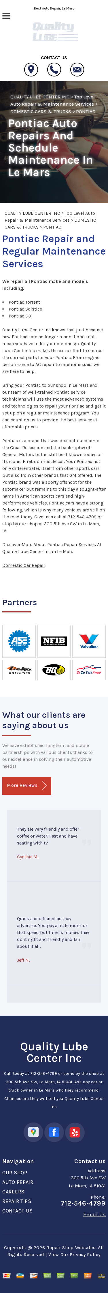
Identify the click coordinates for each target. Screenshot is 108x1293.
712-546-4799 (82, 517)
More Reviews (23, 785)
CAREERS (13, 1192)
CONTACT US (17, 1211)
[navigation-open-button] (6, 15)
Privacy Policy (85, 1254)
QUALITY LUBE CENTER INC (39, 97)
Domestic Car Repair (23, 565)
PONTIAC (85, 111)
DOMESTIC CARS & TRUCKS (40, 111)
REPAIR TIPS (16, 1201)
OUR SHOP (14, 1172)
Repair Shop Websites (71, 1247)
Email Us (94, 1214)
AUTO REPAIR (17, 1182)
